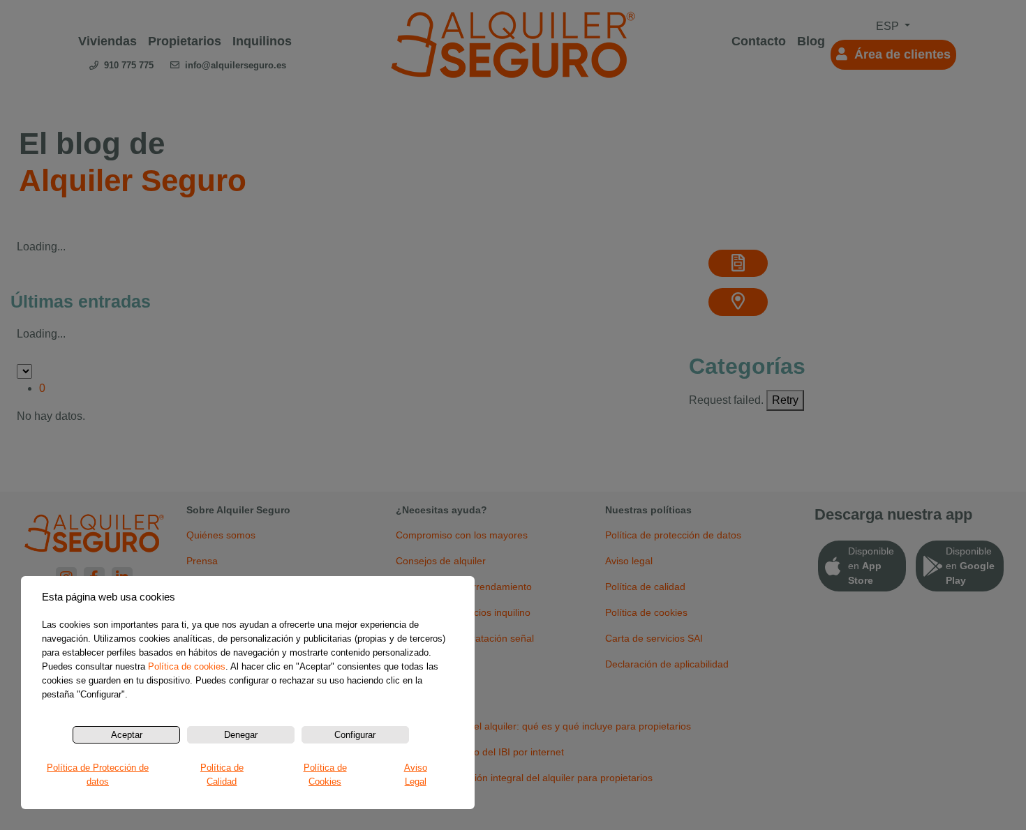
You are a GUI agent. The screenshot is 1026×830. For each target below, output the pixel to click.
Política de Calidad (222, 774)
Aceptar (126, 735)
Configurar (355, 735)
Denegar (241, 735)
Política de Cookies (325, 774)
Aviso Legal (415, 774)
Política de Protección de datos (98, 774)
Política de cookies (186, 666)
